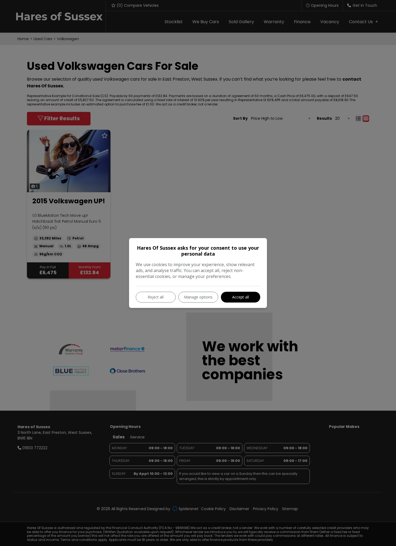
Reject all (156, 297)
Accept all (240, 297)
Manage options (198, 297)
